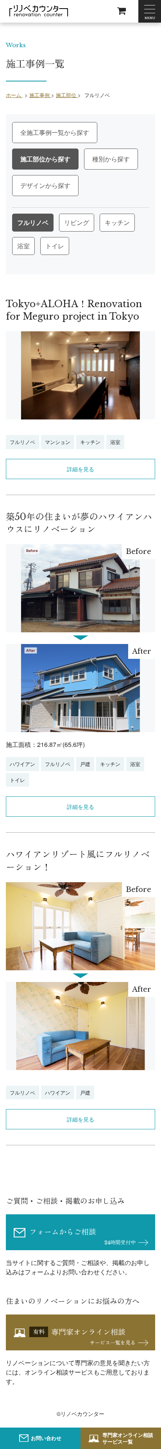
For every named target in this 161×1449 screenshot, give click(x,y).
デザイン (32, 185)
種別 (98, 158)
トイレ (54, 245)
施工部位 (32, 158)
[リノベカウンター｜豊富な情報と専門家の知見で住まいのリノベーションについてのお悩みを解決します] (38, 10)
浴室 (23, 245)
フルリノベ (32, 222)
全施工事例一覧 (42, 132)
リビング (76, 222)
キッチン (117, 222)
